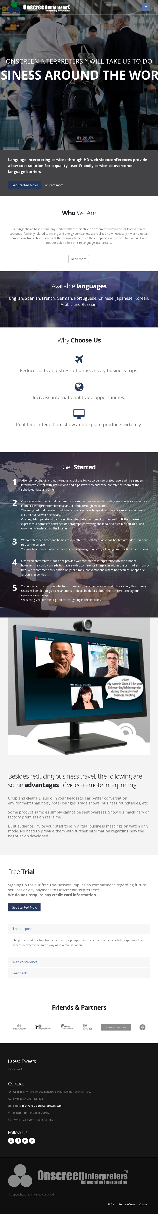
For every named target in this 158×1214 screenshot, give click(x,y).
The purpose (22, 928)
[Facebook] (18, 1141)
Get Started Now (79, 91)
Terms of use (127, 1204)
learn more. (56, 185)
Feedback (19, 973)
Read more (78, 259)
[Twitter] (25, 1141)
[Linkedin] (32, 1141)
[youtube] (11, 1141)
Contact (143, 1204)
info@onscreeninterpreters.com (42, 1105)
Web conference (24, 962)
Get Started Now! (25, 185)
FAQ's (111, 1204)
